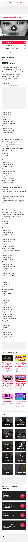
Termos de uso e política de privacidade (14, 536)
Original (5, 63)
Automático (14, 540)
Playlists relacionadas (9, 352)
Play (14, 28)
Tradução (12, 63)
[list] (14, 45)
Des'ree (4, 59)
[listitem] (14, 42)
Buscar (25, 2)
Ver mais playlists (13, 410)
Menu (3, 2)
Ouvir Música (14, 2)
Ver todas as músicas (14, 53)
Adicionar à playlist (25, 42)
